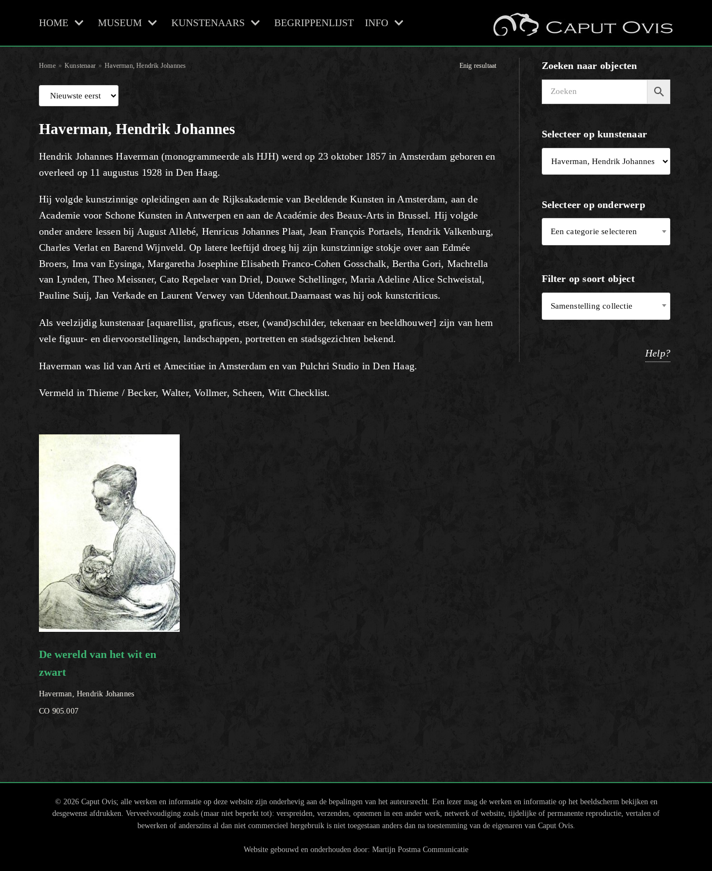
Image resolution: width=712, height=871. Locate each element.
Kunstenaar (80, 66)
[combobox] (606, 231)
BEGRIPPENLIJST (314, 22)
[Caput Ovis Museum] (582, 23)
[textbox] (606, 232)
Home (47, 66)
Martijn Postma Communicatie (420, 849)
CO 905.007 (97, 681)
